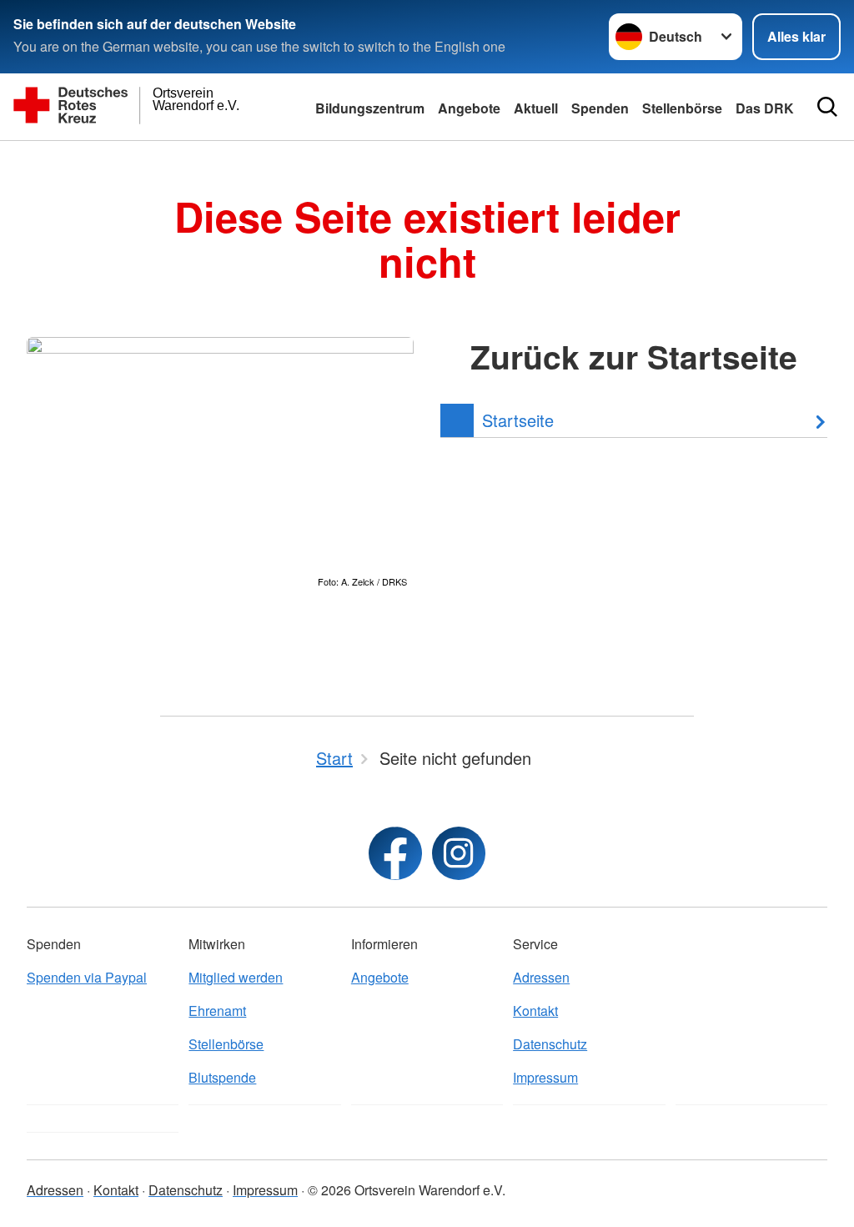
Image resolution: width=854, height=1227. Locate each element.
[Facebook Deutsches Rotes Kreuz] (395, 853)
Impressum (545, 1077)
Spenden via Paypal (87, 977)
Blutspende (222, 1077)
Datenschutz (550, 1044)
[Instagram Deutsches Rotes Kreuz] (458, 853)
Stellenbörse (226, 1044)
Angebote (469, 108)
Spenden (600, 108)
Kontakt (535, 1010)
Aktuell (536, 108)
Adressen (541, 977)
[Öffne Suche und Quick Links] (827, 106)
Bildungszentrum (369, 108)
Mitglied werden (235, 977)
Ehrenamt (217, 1010)
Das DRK (765, 108)
